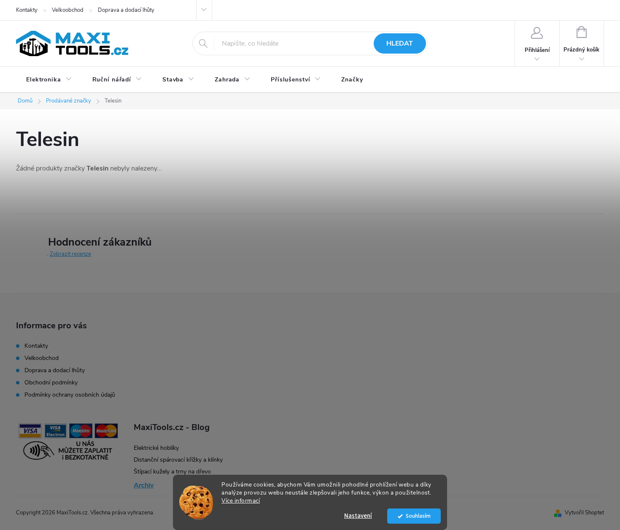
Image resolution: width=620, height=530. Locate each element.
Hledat (399, 43)
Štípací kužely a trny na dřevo (172, 472)
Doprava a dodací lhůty (126, 10)
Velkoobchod (68, 10)
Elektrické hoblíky (156, 448)
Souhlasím (418, 516)
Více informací (240, 501)
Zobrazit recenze (70, 254)
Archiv (144, 485)
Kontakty (27, 10)
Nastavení (358, 515)
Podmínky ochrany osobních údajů (69, 395)
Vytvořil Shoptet (584, 512)
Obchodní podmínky (51, 383)
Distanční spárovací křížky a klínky (178, 460)
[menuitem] (49, 80)
